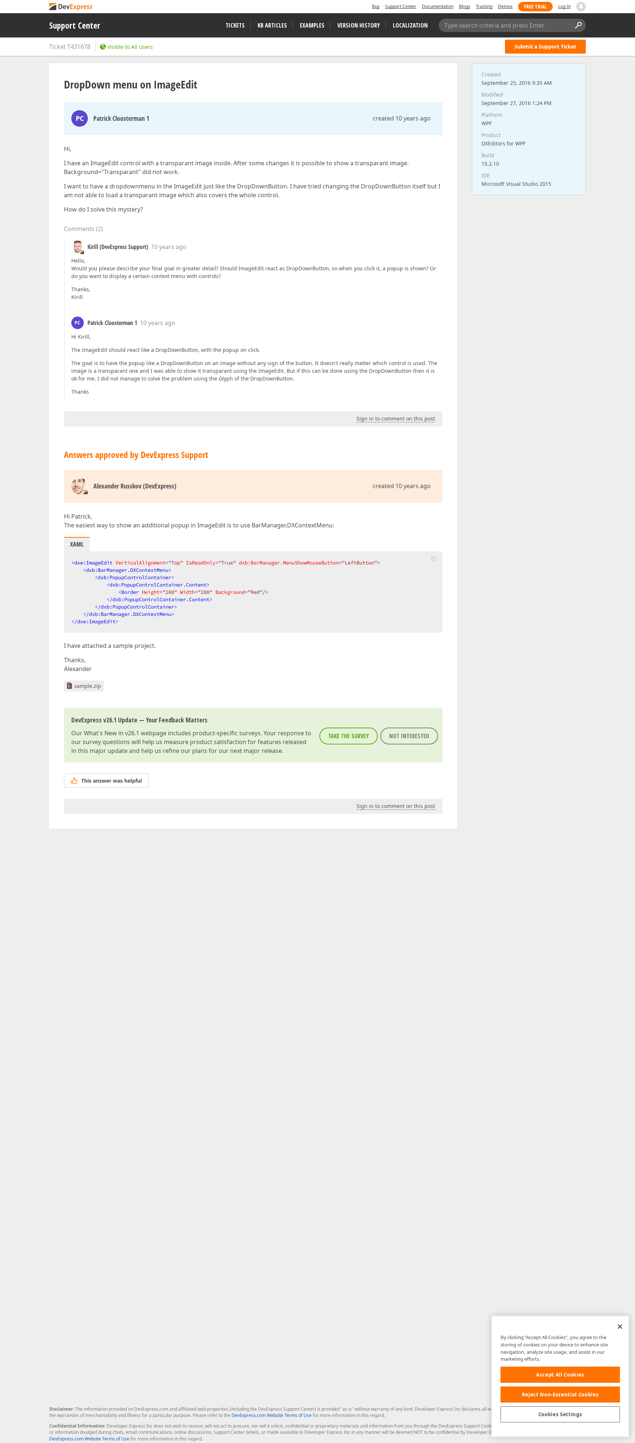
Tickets (235, 25)
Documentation (437, 6)
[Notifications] (581, 6)
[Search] (578, 25)
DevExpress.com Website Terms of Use (272, 1415)
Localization (410, 25)
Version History (358, 25)
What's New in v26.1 (111, 733)
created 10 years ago (402, 118)
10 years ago (168, 247)
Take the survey (348, 736)
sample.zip (87, 685)
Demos (505, 6)
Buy (376, 6)
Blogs (464, 6)
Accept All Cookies (560, 1374)
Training (484, 6)
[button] (434, 558)
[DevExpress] (71, 7)
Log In (564, 6)
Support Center (400, 6)
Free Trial (535, 6)
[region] (560, 1376)
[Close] (620, 1326)
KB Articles (272, 25)
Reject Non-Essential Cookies (560, 1394)
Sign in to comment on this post (395, 418)
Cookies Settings (560, 1414)
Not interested (409, 736)
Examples (312, 25)
